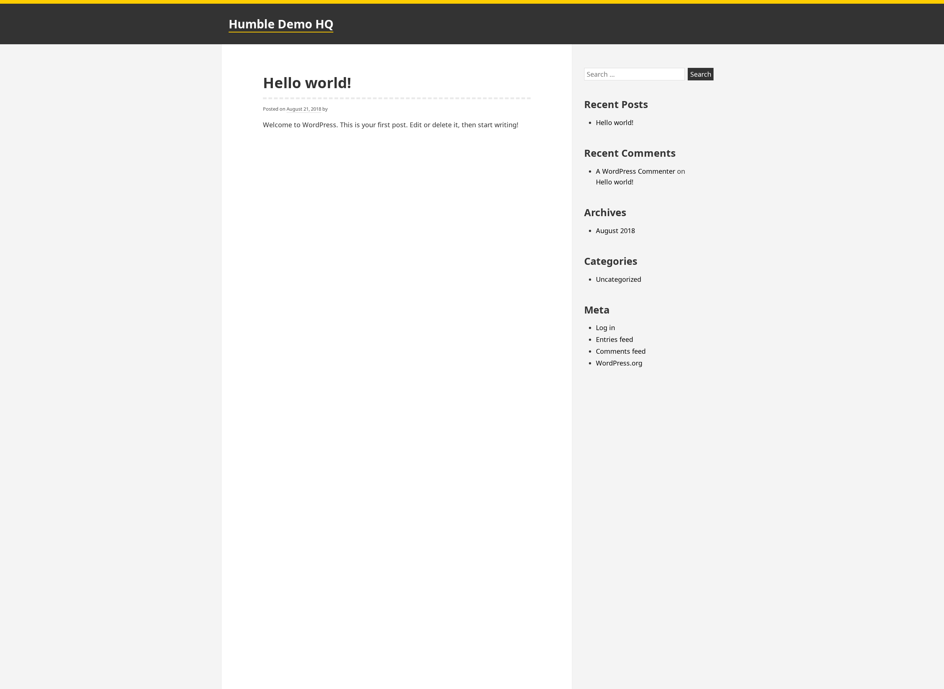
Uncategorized (618, 279)
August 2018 (615, 230)
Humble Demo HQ (281, 24)
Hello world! (307, 82)
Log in (605, 327)
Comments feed (621, 351)
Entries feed (614, 339)
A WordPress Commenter (635, 171)
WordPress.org (619, 363)
